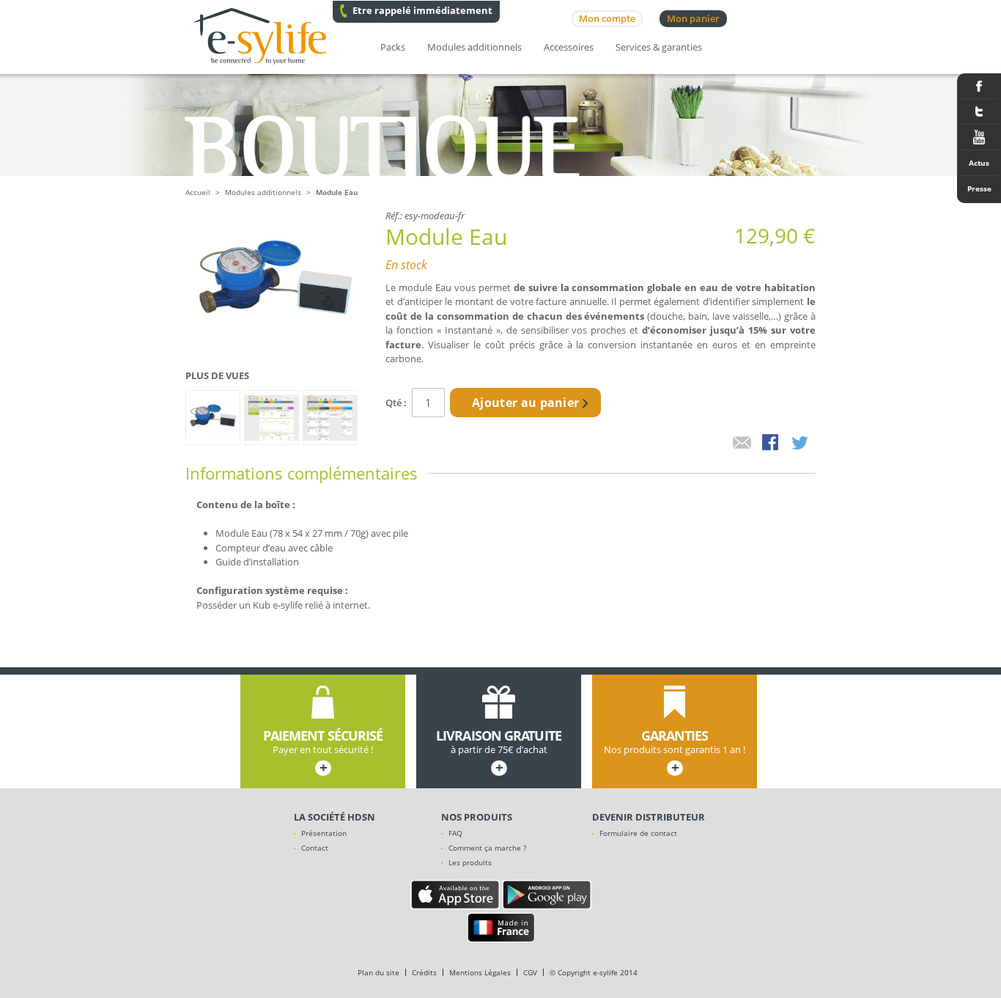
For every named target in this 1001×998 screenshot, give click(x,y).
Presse (979, 188)
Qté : (396, 402)
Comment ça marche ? (487, 848)
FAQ (455, 833)
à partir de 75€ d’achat (498, 752)
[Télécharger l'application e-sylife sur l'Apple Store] (455, 905)
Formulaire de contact (638, 833)
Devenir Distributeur (648, 816)
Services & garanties (659, 47)
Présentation (324, 833)
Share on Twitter (800, 443)
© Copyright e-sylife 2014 (594, 972)
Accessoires (569, 47)
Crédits (424, 972)
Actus (979, 163)
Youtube (979, 137)
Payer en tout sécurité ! (323, 752)
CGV (530, 972)
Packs (392, 47)
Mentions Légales (480, 972)
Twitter (979, 112)
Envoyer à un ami (742, 443)
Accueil (197, 192)
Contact (314, 848)
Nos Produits (476, 816)
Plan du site (378, 972)
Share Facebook (771, 443)
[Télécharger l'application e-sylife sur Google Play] (546, 905)
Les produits (470, 862)
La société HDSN (334, 816)
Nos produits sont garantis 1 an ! (674, 752)
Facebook (979, 86)
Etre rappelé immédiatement (422, 10)
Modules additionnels (474, 47)
